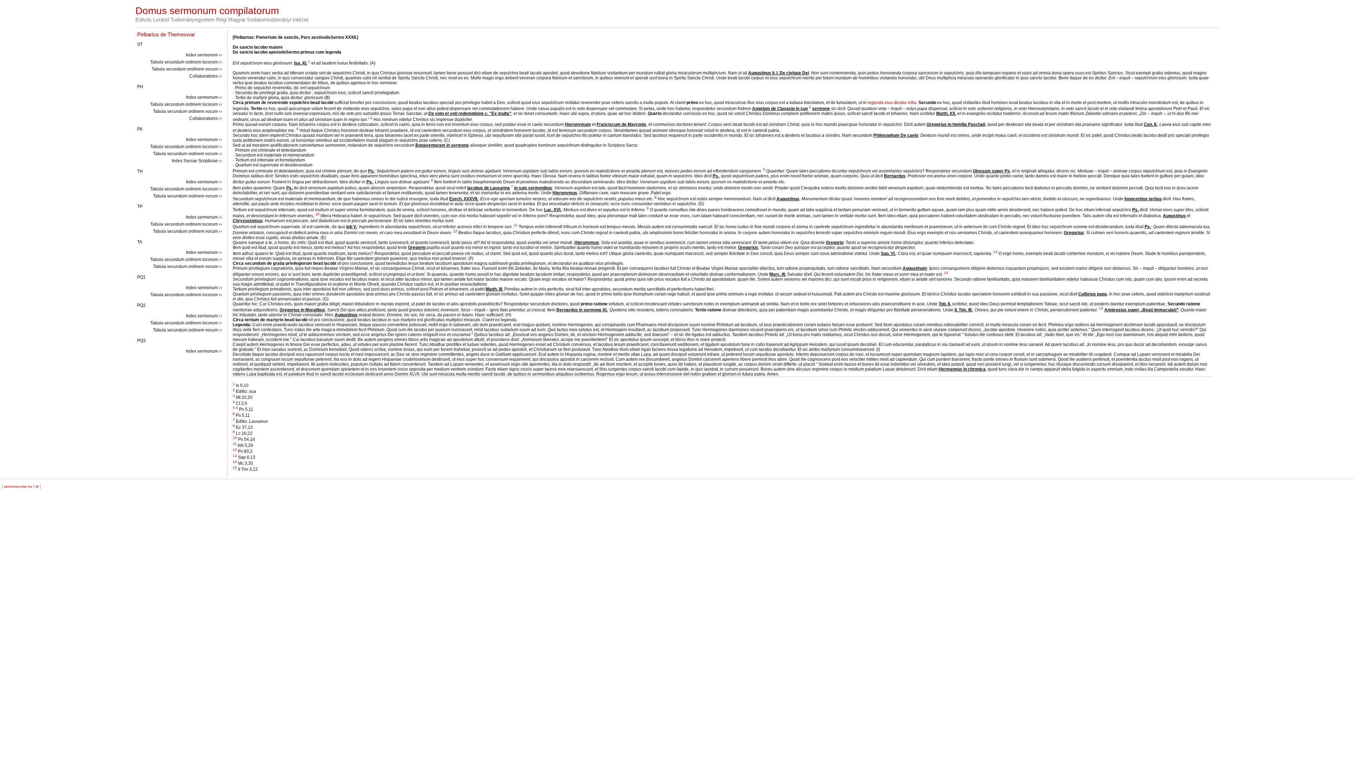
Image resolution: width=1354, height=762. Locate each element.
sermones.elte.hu (18, 486)
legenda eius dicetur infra (892, 102)
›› (220, 55)
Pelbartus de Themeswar (166, 34)
